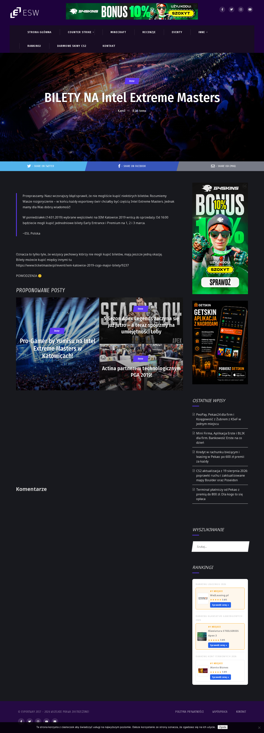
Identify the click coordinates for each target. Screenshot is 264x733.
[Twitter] (231, 9)
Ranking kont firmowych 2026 (216, 656)
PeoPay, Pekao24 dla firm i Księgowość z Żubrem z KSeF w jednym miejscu (218, 419)
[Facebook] (222, 9)
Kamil (121, 111)
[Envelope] (55, 721)
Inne (132, 81)
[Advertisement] (132, 126)
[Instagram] (241, 9)
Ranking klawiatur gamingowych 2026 (219, 618)
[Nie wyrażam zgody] (259, 728)
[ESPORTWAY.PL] (25, 12)
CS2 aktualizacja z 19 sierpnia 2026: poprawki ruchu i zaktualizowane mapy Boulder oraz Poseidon (222, 475)
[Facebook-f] (21, 721)
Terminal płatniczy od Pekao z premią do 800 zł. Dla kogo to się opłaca (219, 494)
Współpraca (220, 711)
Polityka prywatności (189, 711)
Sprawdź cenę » (220, 604)
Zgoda (222, 727)
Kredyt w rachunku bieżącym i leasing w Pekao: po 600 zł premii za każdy (220, 456)
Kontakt (241, 711)
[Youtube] (250, 9)
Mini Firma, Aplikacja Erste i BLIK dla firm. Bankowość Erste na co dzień (220, 438)
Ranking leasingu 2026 (211, 584)
